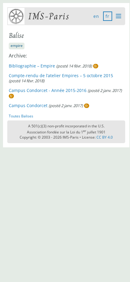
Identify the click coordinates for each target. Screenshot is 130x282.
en (96, 16)
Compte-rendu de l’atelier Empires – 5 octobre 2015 (61, 75)
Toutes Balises (21, 116)
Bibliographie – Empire (32, 66)
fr (108, 16)
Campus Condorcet (28, 105)
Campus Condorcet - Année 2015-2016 (47, 90)
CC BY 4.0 (104, 137)
